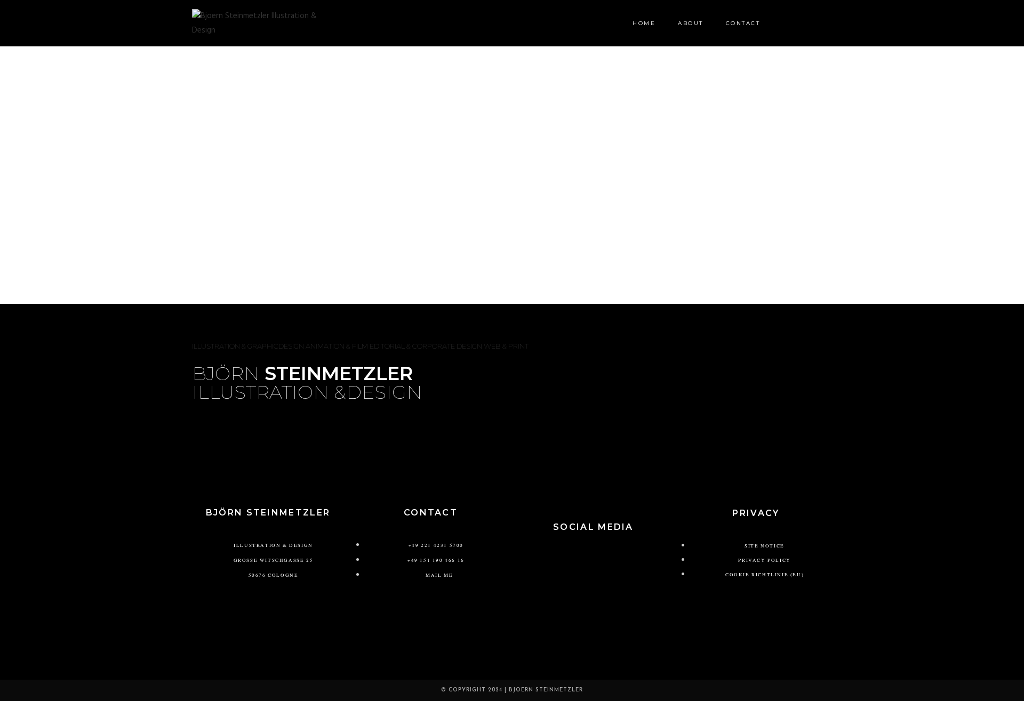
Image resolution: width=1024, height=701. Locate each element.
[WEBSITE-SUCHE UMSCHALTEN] (784, 23)
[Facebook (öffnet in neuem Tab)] (810, 23)
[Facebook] (609, 557)
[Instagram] (577, 557)
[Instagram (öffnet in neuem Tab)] (827, 23)
